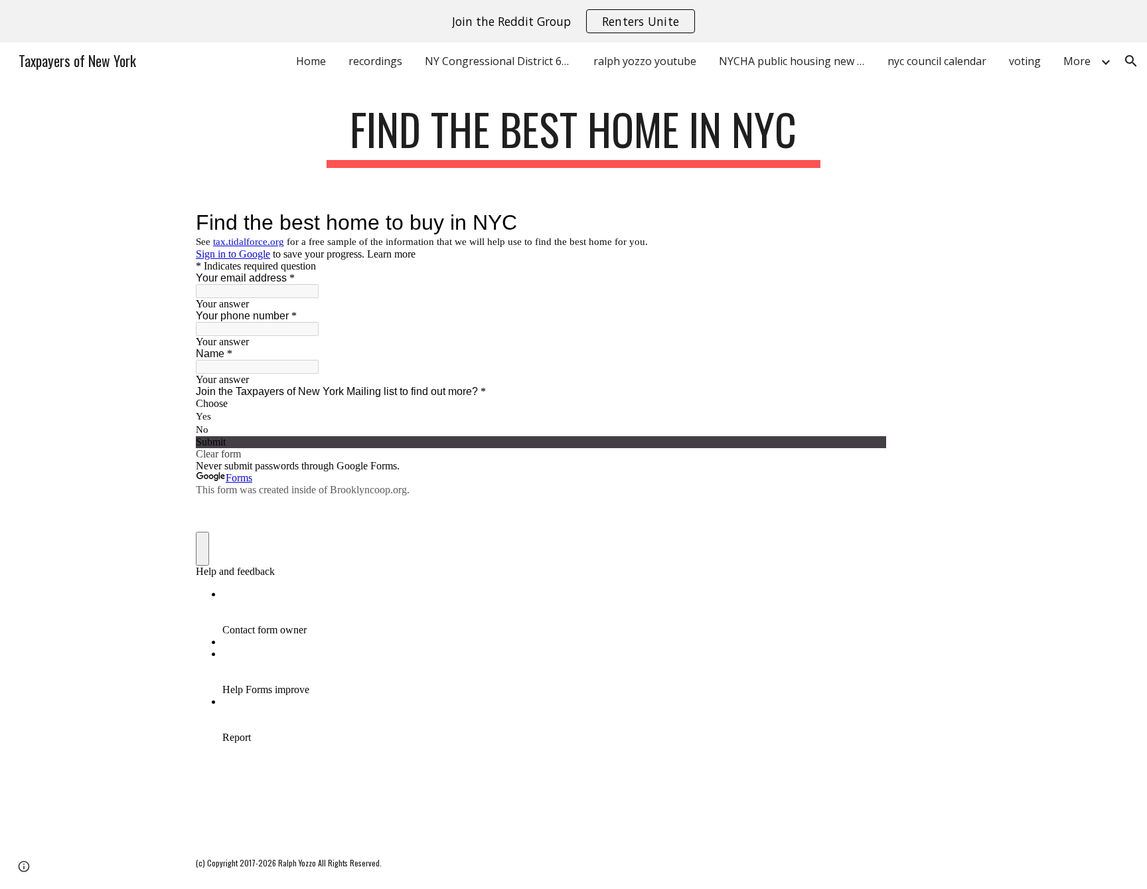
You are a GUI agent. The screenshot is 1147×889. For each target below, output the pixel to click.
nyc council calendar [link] (936, 61)
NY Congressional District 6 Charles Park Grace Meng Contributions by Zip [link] (501, 61)
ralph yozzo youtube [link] (644, 61)
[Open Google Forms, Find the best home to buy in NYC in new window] (866, 222)
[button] (1131, 61)
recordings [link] (375, 61)
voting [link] (1025, 61)
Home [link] (311, 61)
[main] (573, 135)
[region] (573, 21)
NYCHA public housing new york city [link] (795, 61)
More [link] (1077, 61)
